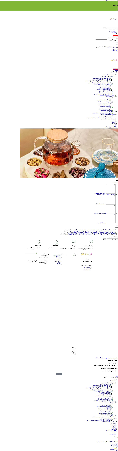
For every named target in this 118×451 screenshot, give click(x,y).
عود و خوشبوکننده (101, 92)
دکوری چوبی (102, 86)
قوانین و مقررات (57, 259)
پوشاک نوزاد (102, 106)
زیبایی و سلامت (102, 116)
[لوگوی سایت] (114, 26)
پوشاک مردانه (101, 109)
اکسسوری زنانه (100, 100)
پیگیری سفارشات (56, 255)
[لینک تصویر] (31, 253)
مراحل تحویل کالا (57, 256)
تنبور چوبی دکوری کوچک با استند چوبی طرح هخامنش (82, 229)
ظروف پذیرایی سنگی (96, 79)
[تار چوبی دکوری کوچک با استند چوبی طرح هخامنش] (105, 232)
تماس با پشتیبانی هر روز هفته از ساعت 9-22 (106, 357)
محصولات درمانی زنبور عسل (92, 117)
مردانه (108, 107)
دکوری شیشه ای (99, 89)
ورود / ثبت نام (113, 434)
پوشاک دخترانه (101, 105)
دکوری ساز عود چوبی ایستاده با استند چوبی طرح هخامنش (79, 233)
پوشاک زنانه (102, 99)
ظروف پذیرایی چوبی (97, 78)
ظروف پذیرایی (103, 76)
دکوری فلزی (102, 85)
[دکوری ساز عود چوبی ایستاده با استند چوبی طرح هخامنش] (103, 233)
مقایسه (114, 433)
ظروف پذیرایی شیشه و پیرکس (91, 80)
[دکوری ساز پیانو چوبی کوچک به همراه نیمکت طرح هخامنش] (103, 234)
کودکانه (107, 102)
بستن (117, 225)
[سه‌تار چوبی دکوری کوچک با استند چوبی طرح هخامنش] (104, 231)
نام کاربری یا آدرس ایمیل (112, 40)
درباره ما (58, 264)
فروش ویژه (115, 35)
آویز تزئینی (103, 90)
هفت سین (113, 32)
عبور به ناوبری (115, 0)
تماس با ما (58, 263)
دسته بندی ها (115, 182)
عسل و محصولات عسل (97, 113)
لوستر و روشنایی (101, 91)
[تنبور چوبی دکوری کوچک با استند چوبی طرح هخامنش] (104, 229)
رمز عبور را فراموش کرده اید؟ (111, 46)
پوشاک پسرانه (101, 103)
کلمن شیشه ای (112, 31)
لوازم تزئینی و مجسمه (98, 84)
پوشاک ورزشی (103, 110)
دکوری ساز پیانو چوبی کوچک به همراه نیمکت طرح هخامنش (78, 234)
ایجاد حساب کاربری (112, 37)
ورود (117, 44)
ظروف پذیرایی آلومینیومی (93, 82)
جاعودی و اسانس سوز (98, 93)
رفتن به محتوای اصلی (107, 0)
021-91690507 (87, 267)
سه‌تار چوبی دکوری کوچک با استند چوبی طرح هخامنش (81, 231)
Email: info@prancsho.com (87, 269)
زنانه (109, 98)
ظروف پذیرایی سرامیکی (95, 81)
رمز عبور (116, 42)
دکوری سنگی (101, 88)
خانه (117, 236)
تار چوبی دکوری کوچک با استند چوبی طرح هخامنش (83, 232)
